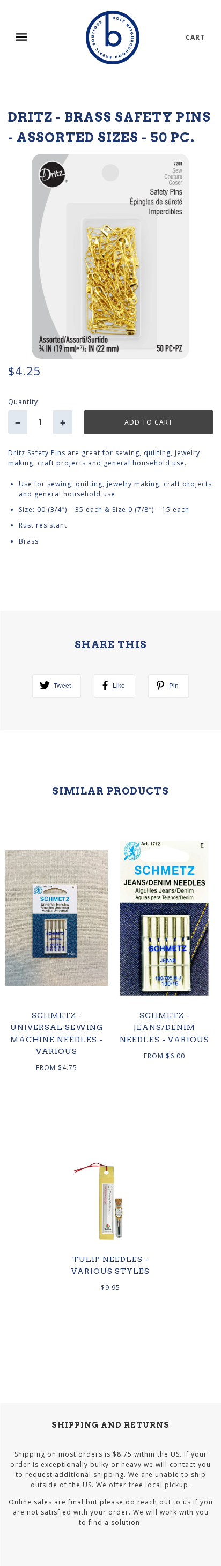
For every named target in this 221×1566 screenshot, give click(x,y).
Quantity (23, 401)
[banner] (112, 37)
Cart (195, 37)
